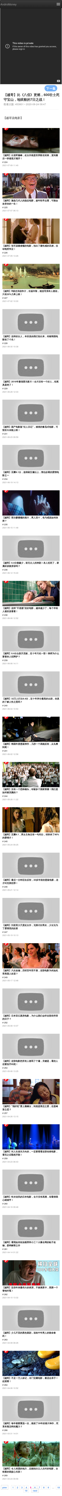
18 (58, 1487)
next (35, 1490)
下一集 (51, 88)
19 (26, 1490)
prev (4, 1487)
